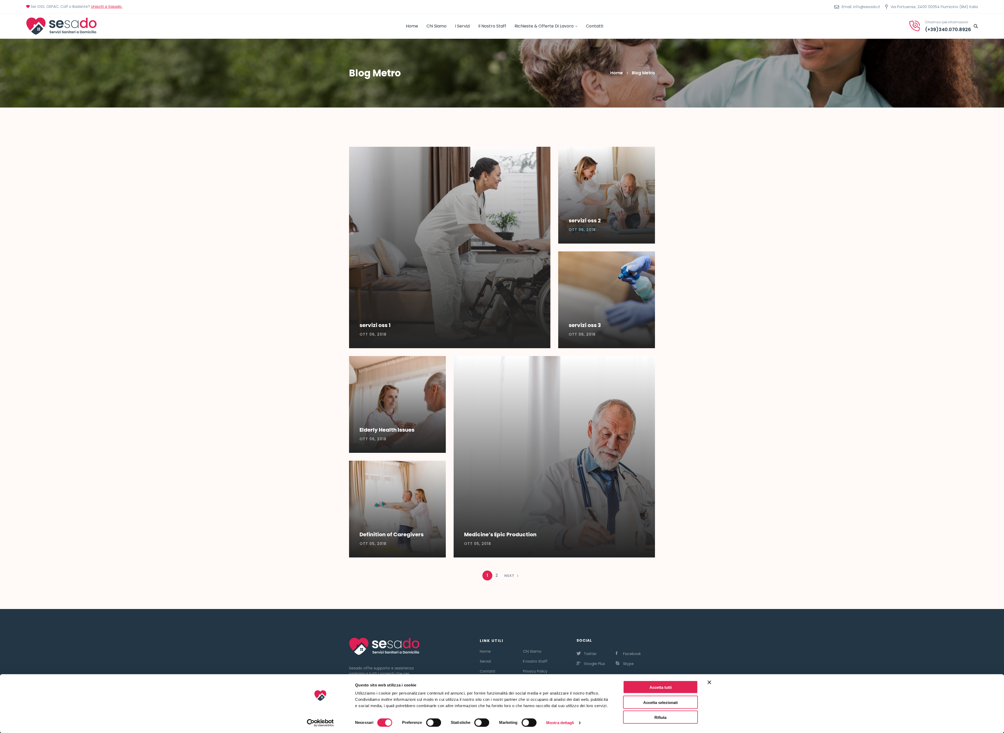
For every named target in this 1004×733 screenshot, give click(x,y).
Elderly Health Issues (387, 429)
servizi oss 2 (585, 220)
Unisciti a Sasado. (106, 6)
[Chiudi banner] (709, 686)
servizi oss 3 (585, 325)
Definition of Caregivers (392, 534)
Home (616, 73)
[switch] (433, 722)
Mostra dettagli (560, 722)
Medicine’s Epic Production (500, 534)
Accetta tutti (660, 687)
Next (509, 575)
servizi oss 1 (375, 325)
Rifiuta (660, 717)
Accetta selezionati (660, 702)
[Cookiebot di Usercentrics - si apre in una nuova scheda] (320, 723)
